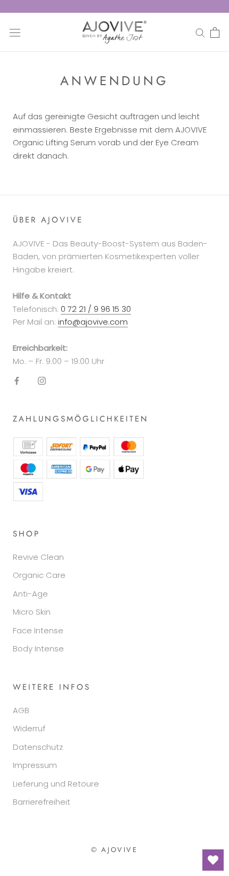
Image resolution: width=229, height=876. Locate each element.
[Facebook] (17, 380)
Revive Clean (38, 557)
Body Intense (38, 648)
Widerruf (29, 728)
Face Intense (38, 630)
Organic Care (39, 575)
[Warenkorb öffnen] (214, 32)
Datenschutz (38, 747)
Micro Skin (32, 611)
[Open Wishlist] (213, 860)
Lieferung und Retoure (56, 783)
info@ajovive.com (93, 321)
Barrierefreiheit (41, 801)
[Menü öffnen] (15, 32)
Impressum (35, 765)
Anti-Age (30, 593)
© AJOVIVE (114, 850)
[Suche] (200, 32)
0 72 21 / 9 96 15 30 (96, 309)
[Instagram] (42, 380)
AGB (21, 710)
